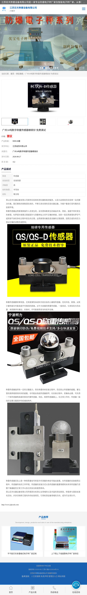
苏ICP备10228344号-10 (51, 569)
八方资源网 (35, 576)
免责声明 (44, 576)
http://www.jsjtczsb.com (10, 505)
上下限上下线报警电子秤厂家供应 (22, 554)
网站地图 (61, 576)
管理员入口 (53, 576)
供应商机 (19, 74)
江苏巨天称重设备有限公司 (39, 573)
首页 (12, 74)
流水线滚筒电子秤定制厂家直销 (65, 554)
